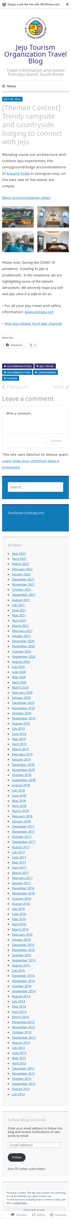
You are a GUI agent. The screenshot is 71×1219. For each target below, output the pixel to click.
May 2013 (19, 1058)
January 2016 (21, 940)
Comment (56, 440)
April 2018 (19, 806)
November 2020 (23, 646)
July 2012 (18, 1094)
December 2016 (23, 888)
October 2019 (21, 713)
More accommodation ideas (26, 197)
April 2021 (19, 620)
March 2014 (20, 1017)
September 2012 (23, 1084)
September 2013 (23, 1038)
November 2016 (23, 893)
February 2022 (22, 569)
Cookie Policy (20, 1203)
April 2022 (19, 559)
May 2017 (19, 862)
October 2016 (21, 899)
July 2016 (18, 909)
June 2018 (19, 796)
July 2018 (18, 790)
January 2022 (21, 574)
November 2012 (23, 1074)
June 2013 (19, 1053)
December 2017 (23, 826)
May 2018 (19, 801)
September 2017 (23, 842)
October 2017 (21, 837)
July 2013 (18, 1048)
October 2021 (21, 590)
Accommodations (19, 366)
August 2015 (21, 965)
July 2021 (18, 605)
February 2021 (22, 631)
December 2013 (23, 1022)
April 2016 (19, 924)
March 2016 (20, 929)
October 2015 (21, 955)
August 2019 (21, 723)
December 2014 (23, 976)
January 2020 (21, 698)
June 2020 (19, 672)
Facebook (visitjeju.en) (26, 512)
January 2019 (21, 759)
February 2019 (22, 754)
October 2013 (21, 1032)
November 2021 (23, 584)
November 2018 (23, 770)
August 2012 (21, 1089)
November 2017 (23, 832)
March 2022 (20, 564)
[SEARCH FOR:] (35, 487)
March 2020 (20, 687)
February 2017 (22, 878)
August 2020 (21, 662)
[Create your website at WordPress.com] (35, 4)
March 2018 (20, 811)
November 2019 (23, 708)
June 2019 (19, 734)
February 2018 (22, 816)
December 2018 (23, 765)
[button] (18, 217)
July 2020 (18, 667)
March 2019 (20, 749)
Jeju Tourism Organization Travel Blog (35, 54)
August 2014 (21, 996)
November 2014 (23, 981)
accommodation (18, 372)
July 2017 (18, 852)
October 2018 (21, 775)
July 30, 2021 (12, 99)
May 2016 (19, 919)
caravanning (47, 372)
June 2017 (19, 857)
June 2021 (19, 610)
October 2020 (21, 651)
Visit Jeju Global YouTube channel (33, 323)
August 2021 (21, 600)
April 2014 (19, 1012)
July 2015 (18, 970)
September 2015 (23, 960)
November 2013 (23, 1027)
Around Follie (18, 173)
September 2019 (23, 718)
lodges (12, 378)
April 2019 (19, 744)
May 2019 (19, 739)
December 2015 (23, 945)
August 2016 (21, 904)
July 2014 (18, 1001)
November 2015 (23, 950)
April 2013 (19, 1063)
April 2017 (19, 867)
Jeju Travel (47, 366)
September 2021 (23, 595)
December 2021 (23, 579)
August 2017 (21, 847)
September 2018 (23, 780)
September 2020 (23, 657)
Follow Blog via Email (27, 1120)
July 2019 (18, 729)
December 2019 (23, 703)
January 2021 (21, 636)
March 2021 (20, 626)
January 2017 (21, 883)
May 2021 (19, 615)
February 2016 (22, 935)
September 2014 (23, 991)
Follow (16, 1157)
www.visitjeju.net (39, 311)
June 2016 (19, 914)
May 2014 (19, 1006)
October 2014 (21, 986)
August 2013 (21, 1043)
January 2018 (21, 821)
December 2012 (23, 1068)
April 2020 (19, 682)
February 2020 (22, 693)
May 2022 (19, 554)
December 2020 (23, 641)
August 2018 (21, 785)
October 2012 (21, 1079)
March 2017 (20, 873)
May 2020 (19, 677)
